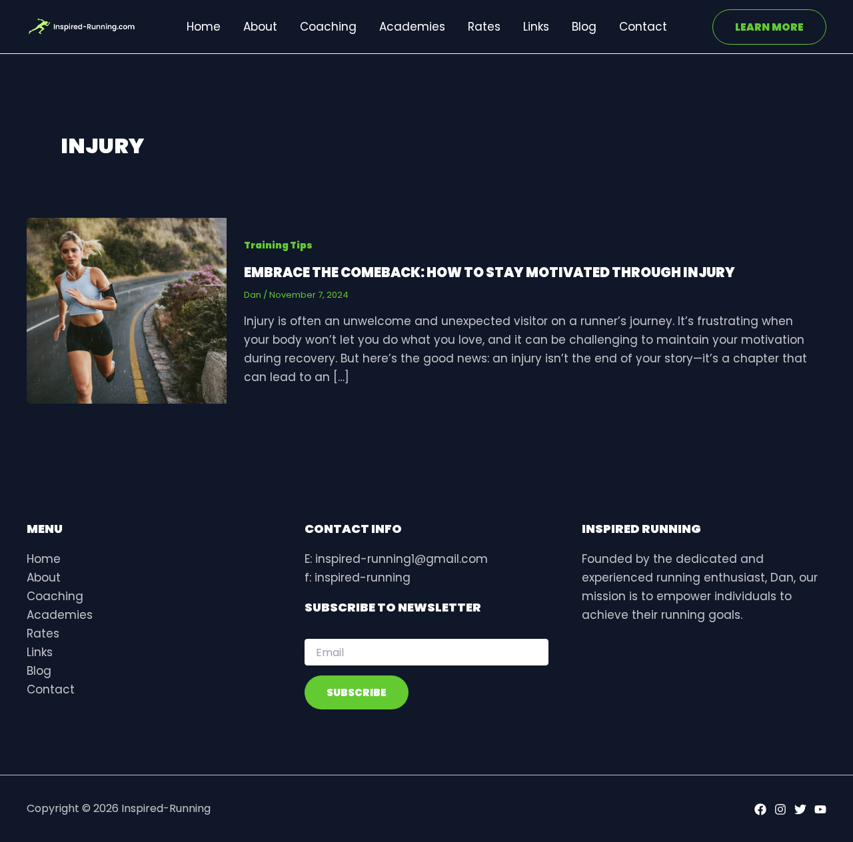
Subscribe (357, 692)
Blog (584, 27)
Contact (643, 27)
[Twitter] (800, 809)
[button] (769, 27)
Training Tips (278, 245)
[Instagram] (780, 809)
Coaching (328, 27)
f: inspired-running (358, 578)
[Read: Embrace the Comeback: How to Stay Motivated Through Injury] (127, 310)
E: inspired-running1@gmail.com (396, 559)
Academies (412, 27)
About (260, 27)
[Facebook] (760, 809)
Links (536, 27)
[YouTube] (820, 809)
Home (204, 27)
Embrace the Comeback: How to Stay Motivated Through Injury (489, 272)
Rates (484, 27)
